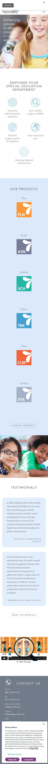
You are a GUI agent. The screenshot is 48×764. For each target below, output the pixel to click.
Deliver (24, 309)
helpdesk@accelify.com (15, 714)
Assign (24, 235)
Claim (24, 346)
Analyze (24, 383)
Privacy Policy (33, 748)
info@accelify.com (12, 707)
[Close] (43, 723)
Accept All (29, 759)
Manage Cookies (15, 754)
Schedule (24, 272)
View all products (24, 425)
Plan (24, 198)
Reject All (12, 759)
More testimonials (24, 615)
